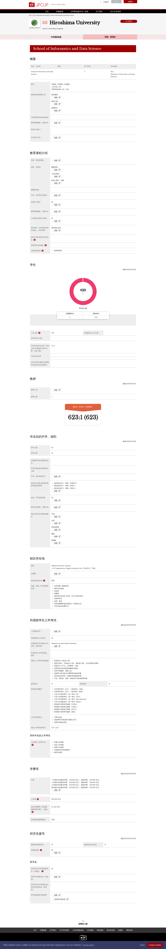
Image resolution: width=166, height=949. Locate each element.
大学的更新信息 (78, 930)
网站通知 (100, 930)
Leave (142, 945)
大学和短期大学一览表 (79, 11)
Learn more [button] (88, 945)
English (106, 2)
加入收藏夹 (128, 21)
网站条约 (129, 930)
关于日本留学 (115, 11)
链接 (55, 97)
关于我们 (99, 11)
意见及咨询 (111, 930)
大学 (34, 15)
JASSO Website (60, 899)
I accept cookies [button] (155, 945)
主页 (47, 11)
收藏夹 (130, 1)
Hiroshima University (42, 15)
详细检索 (59, 11)
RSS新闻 (90, 930)
